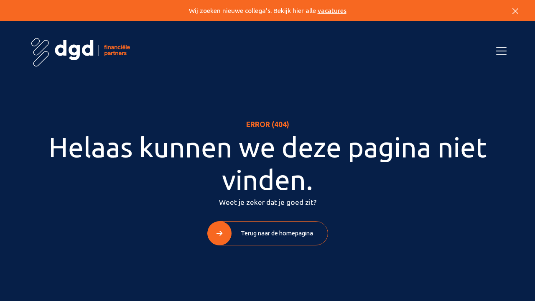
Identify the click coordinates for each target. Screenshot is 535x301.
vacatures (332, 10)
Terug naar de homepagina (277, 233)
